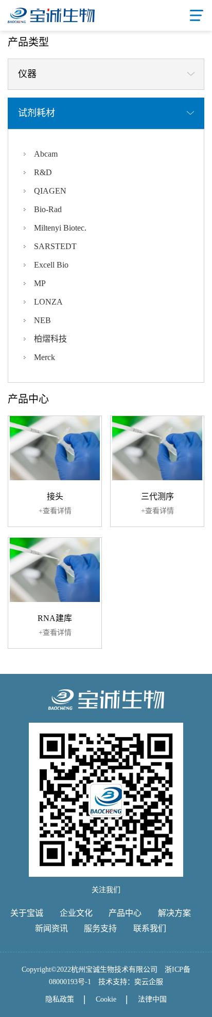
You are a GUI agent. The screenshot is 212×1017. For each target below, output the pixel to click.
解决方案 (174, 913)
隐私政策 (59, 999)
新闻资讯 (51, 928)
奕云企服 (148, 982)
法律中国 (152, 999)
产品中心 (125, 913)
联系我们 (149, 928)
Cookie (106, 999)
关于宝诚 (26, 913)
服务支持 (100, 928)
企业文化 (76, 913)
